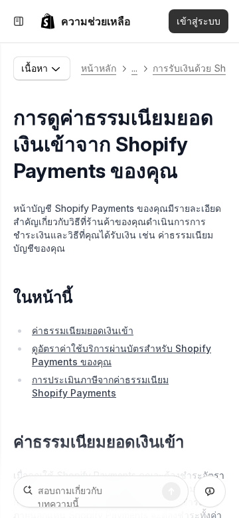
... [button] (134, 68)
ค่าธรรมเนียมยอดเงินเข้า (82, 330)
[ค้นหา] (171, 491)
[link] (85, 21)
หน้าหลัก (98, 68)
